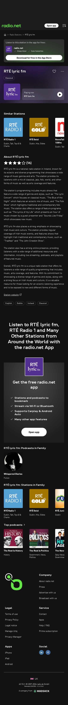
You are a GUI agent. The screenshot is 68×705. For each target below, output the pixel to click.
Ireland (31, 303)
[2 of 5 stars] (10, 163)
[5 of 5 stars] (23, 163)
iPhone (8, 653)
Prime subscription (48, 631)
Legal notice (11, 625)
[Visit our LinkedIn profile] (41, 652)
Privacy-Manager (13, 637)
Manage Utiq (11, 631)
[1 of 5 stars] (6, 163)
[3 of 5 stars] (14, 163)
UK (36, 679)
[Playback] (59, 94)
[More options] (62, 71)
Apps (41, 620)
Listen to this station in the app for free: (25, 43)
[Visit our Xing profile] (48, 652)
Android (9, 664)
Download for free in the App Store (34, 58)
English (8, 303)
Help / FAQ (44, 625)
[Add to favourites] (54, 71)
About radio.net (46, 581)
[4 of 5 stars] (19, 163)
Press (42, 587)
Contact (43, 614)
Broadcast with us (48, 598)
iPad (7, 658)
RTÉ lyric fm (29, 96)
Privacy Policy (11, 620)
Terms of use (11, 614)
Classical (9, 78)
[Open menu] (64, 25)
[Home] (5, 34)
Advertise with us (47, 593)
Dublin (20, 303)
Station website (11, 295)
